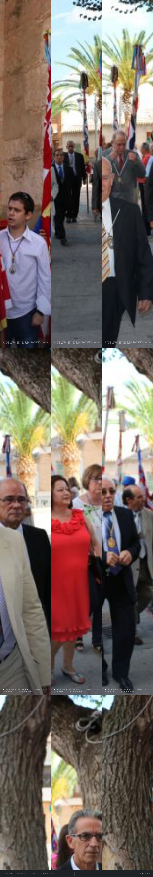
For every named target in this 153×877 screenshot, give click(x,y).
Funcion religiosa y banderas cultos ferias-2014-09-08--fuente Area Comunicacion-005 (77, 690)
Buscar (144, 874)
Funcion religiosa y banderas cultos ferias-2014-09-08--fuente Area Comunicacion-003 (128, 343)
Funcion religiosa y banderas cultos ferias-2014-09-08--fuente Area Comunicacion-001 (26, 343)
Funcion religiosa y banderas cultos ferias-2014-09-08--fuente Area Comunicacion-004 (26, 690)
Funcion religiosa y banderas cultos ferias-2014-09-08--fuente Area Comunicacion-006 (128, 690)
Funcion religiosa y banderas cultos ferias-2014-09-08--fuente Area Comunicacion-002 (77, 343)
